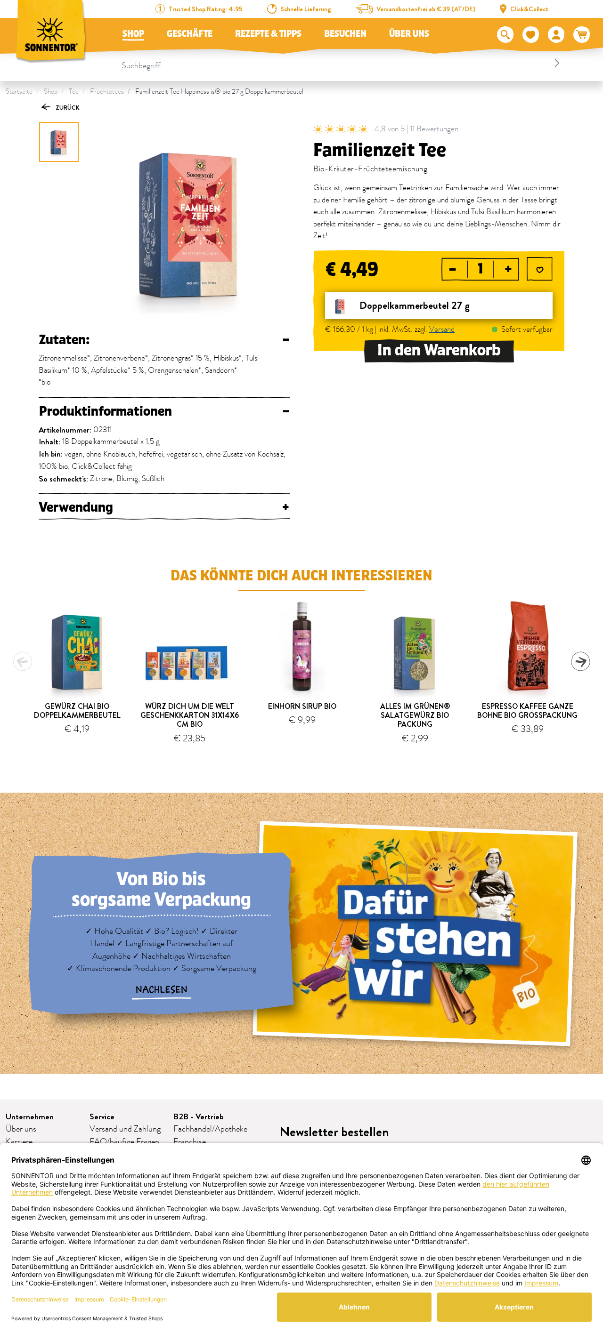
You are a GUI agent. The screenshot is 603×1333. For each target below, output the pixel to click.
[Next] (580, 661)
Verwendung (164, 507)
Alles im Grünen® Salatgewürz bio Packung (415, 715)
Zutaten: (164, 340)
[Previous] (22, 661)
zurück (67, 107)
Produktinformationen (164, 411)
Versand (442, 330)
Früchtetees (107, 91)
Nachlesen (161, 990)
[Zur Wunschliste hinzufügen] (540, 270)
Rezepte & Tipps (268, 34)
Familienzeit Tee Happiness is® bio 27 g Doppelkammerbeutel (219, 91)
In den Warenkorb (439, 350)
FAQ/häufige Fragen (124, 1142)
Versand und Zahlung (125, 1129)
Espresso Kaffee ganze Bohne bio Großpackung (527, 711)
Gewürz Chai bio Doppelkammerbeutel (77, 711)
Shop (133, 34)
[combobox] (342, 63)
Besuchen (345, 34)
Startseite (19, 91)
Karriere (19, 1142)
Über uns (409, 34)
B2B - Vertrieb (198, 1117)
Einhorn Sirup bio (302, 706)
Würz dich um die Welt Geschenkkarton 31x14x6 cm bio (189, 715)
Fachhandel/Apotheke (210, 1129)
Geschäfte (189, 34)
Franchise (189, 1142)
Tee (74, 91)
